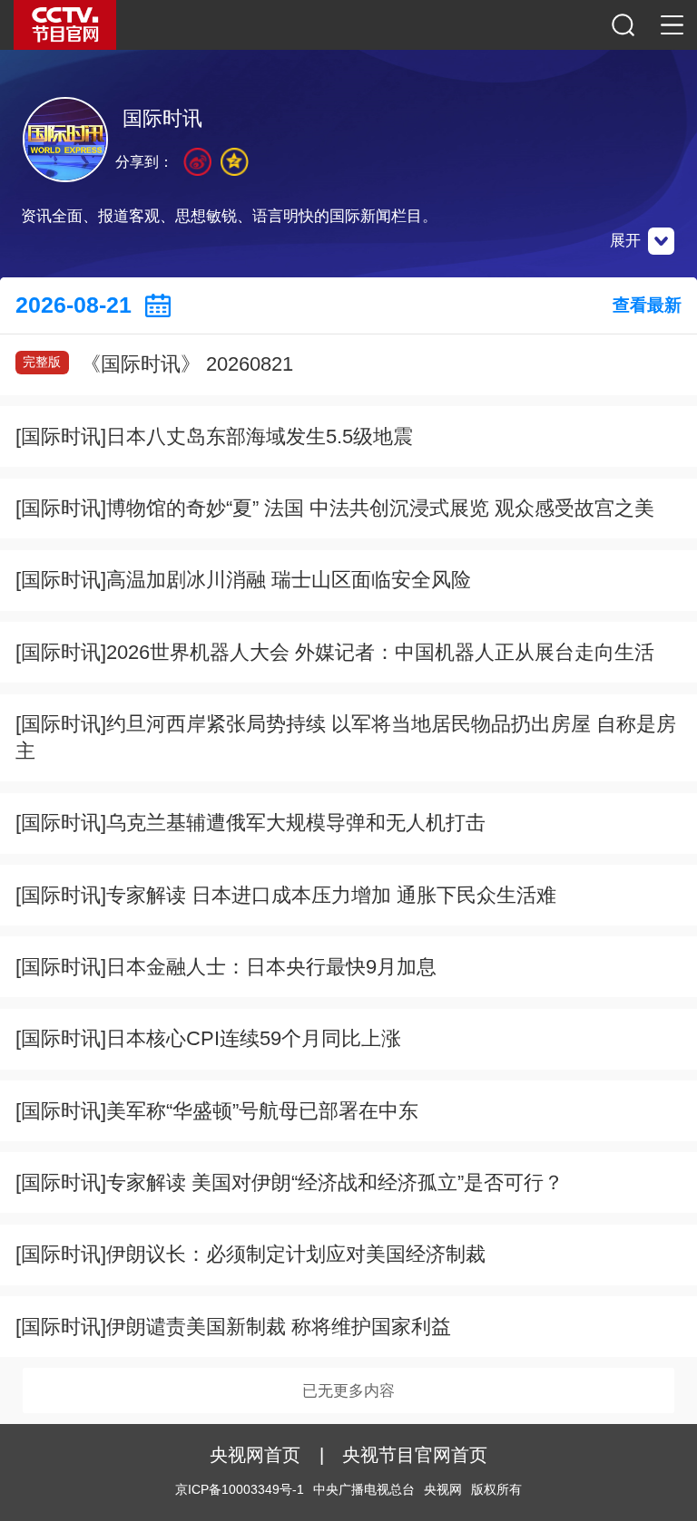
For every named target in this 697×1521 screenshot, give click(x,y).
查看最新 (647, 305)
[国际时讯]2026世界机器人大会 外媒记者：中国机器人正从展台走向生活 (334, 652)
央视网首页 (255, 1455)
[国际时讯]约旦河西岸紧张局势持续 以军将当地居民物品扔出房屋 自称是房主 (345, 737)
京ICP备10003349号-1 (239, 1490)
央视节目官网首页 (414, 1455)
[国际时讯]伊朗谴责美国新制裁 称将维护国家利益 (233, 1326)
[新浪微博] (197, 162)
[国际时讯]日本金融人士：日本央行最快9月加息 (226, 966)
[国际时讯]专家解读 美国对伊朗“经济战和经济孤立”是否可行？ (289, 1182)
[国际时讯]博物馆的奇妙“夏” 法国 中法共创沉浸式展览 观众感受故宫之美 (334, 508)
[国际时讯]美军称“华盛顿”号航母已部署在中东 (216, 1111)
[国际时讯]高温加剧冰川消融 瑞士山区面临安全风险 (243, 579)
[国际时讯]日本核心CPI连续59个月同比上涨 (208, 1038)
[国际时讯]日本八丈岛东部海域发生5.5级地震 (214, 436)
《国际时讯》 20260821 (157, 364)
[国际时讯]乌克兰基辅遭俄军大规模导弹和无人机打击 (250, 822)
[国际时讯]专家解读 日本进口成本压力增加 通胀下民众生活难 (285, 895)
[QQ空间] (235, 162)
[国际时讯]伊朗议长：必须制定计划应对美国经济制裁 (250, 1254)
